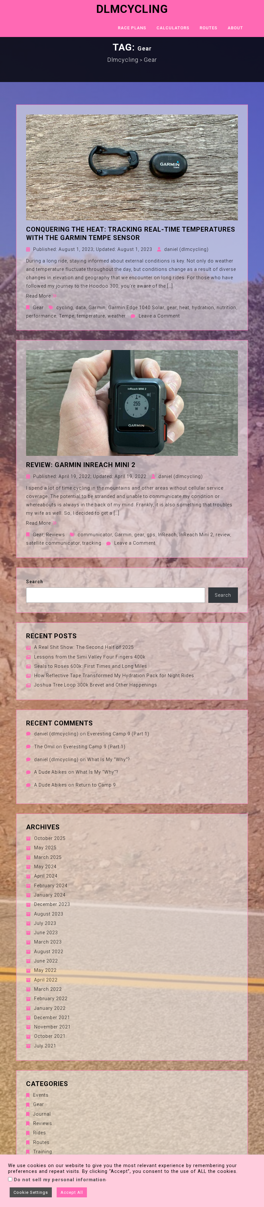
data (81, 307)
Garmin (97, 307)
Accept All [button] (72, 1192)
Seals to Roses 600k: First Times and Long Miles (90, 666)
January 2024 (50, 895)
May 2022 (45, 970)
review (223, 534)
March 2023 (48, 941)
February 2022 (51, 998)
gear (172, 307)
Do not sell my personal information (60, 1180)
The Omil (44, 746)
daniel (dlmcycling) (186, 249)
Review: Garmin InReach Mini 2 (80, 465)
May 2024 (45, 866)
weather (117, 315)
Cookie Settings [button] (31, 1192)
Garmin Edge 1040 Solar (136, 307)
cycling (64, 307)
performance (41, 315)
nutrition (226, 307)
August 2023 (48, 914)
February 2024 (51, 885)
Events (41, 1095)
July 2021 (45, 1045)
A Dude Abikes (50, 772)
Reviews (55, 534)
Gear (38, 307)
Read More (38, 296)
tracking (91, 543)
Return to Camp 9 (96, 785)
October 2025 (50, 838)
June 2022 (46, 960)
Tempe (66, 315)
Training (42, 1151)
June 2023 (46, 932)
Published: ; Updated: (92, 249)
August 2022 (48, 951)
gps (151, 534)
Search (34, 581)
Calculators (172, 27)
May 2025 (45, 847)
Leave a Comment (159, 315)
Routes (208, 27)
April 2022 (46, 979)
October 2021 (50, 1036)
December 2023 (52, 904)
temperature (91, 315)
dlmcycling (132, 9)
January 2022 (50, 1008)
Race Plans (132, 27)
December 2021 (52, 1017)
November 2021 (52, 1026)
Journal (42, 1114)
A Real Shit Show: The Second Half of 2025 (84, 647)
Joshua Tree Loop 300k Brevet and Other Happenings (95, 684)
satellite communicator (53, 543)
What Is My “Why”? (108, 759)
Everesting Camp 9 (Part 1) (118, 733)
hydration (203, 307)
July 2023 (45, 923)
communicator (95, 534)
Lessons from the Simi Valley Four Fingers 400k (90, 656)
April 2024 (46, 876)
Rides (39, 1132)
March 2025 (48, 857)
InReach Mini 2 (196, 534)
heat (184, 307)
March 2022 (48, 989)
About (235, 27)
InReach (167, 534)
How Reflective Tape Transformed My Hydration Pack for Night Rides (114, 675)
